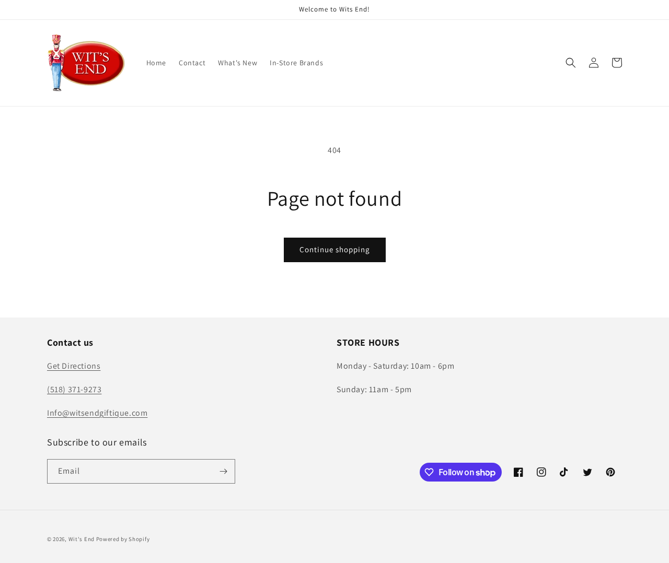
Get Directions (73, 365)
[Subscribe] (223, 471)
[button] (570, 62)
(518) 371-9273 (74, 389)
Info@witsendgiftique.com (97, 412)
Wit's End (81, 539)
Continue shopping (334, 249)
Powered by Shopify (123, 539)
